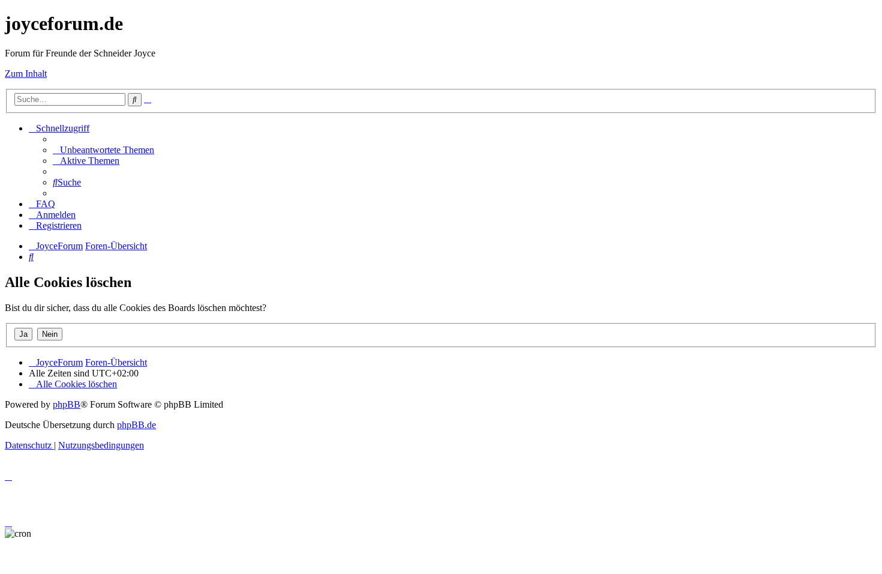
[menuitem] (103, 150)
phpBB (66, 404)
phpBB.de (136, 425)
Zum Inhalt (26, 73)
